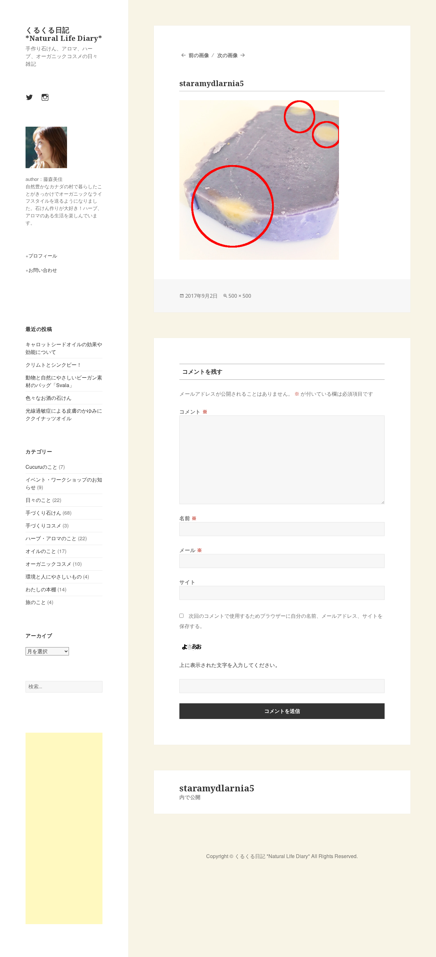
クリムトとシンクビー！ (54, 364)
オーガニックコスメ (48, 563)
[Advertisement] (64, 828)
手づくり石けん (43, 512)
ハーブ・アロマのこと (51, 538)
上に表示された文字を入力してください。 (229, 665)
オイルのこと (41, 551)
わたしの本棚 (41, 589)
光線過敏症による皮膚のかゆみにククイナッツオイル (64, 414)
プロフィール (42, 255)
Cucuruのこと (41, 466)
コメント (193, 411)
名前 (188, 518)
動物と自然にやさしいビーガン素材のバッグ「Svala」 (64, 381)
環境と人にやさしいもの (54, 576)
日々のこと (38, 500)
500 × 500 (240, 295)
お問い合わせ (42, 269)
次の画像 (227, 55)
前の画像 (199, 55)
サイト (187, 582)
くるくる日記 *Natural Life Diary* (63, 34)
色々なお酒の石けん (48, 397)
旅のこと (36, 602)
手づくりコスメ (43, 525)
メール (190, 550)
